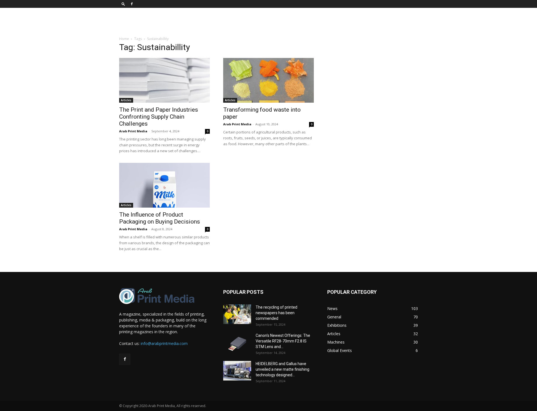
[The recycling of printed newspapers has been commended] (237, 314)
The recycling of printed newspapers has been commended (276, 313)
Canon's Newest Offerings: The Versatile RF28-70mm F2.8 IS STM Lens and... (283, 341)
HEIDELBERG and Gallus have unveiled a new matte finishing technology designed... (282, 369)
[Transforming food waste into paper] (268, 80)
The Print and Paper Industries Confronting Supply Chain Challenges (158, 116)
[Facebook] (132, 4)
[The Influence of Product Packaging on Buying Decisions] (164, 185)
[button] (123, 4)
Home (124, 38)
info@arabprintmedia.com (164, 343)
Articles (126, 100)
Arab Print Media (133, 131)
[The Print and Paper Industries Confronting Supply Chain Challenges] (164, 80)
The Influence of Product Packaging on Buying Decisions (159, 218)
